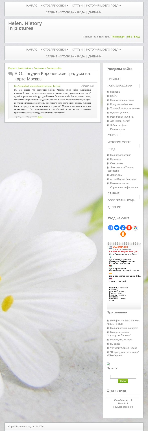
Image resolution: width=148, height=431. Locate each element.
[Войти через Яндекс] (129, 227)
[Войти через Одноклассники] (123, 234)
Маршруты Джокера (121, 339)
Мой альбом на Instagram (124, 328)
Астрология (39, 68)
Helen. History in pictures (25, 26)
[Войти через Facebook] (123, 227)
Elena (40, 117)
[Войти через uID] (110, 227)
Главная (12, 68)
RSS (129, 36)
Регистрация (118, 36)
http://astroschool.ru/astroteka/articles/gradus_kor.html (37, 86)
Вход (137, 36)
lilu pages (115, 343)
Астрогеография (54, 68)
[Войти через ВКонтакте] (116, 227)
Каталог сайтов (24, 68)
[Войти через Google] (135, 228)
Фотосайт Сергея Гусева (123, 348)
